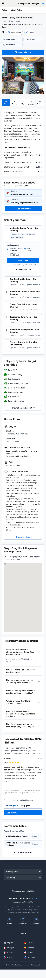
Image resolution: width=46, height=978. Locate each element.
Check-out (14, 199)
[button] (15, 32)
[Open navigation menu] (3, 3)
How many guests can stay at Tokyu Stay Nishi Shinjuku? (19, 681)
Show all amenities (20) (22, 408)
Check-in (14, 191)
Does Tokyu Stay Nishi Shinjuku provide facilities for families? (20, 691)
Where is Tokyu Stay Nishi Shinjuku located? (18, 702)
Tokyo (4, 10)
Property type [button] (12, 871)
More (23, 934)
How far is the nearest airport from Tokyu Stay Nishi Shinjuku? (20, 725)
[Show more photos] (23, 69)
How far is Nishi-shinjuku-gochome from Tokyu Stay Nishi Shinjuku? (20, 714)
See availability (24, 208)
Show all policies (23, 537)
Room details (21, 269)
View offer (23, 260)
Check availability (23, 52)
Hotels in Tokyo (16, 10)
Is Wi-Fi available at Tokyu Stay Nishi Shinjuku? (20, 671)
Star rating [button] (10, 878)
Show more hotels (23, 852)
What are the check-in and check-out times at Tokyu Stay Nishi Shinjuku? (20, 652)
